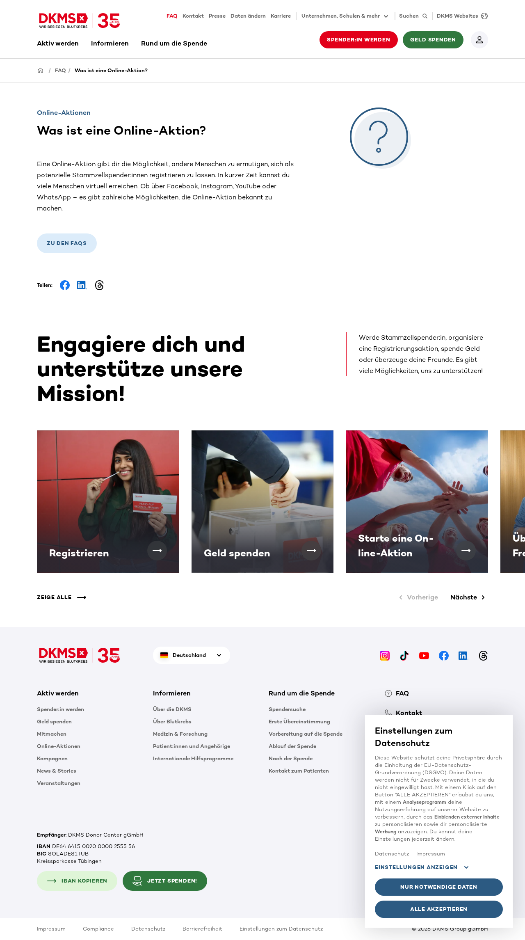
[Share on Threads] (99, 285)
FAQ (172, 16)
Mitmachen (51, 734)
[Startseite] (40, 70)
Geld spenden (54, 721)
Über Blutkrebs (172, 721)
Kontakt (193, 16)
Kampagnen (52, 758)
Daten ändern (248, 16)
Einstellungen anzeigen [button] (416, 867)
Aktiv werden (58, 43)
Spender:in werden (60, 709)
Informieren (110, 43)
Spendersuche (287, 709)
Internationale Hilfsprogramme (193, 758)
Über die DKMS (172, 709)
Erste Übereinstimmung (299, 721)
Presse (217, 16)
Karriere (281, 16)
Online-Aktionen (58, 746)
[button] (157, 550)
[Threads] (483, 655)
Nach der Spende (291, 758)
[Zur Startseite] (79, 20)
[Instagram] (385, 655)
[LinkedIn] (463, 655)
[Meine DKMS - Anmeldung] (479, 39)
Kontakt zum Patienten (299, 771)
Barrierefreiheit (202, 929)
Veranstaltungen (58, 783)
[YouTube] (424, 655)
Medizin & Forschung (180, 734)
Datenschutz (148, 929)
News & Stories (56, 771)
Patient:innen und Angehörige (191, 746)
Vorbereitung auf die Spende (305, 734)
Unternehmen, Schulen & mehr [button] (340, 16)
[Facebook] (444, 655)
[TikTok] (404, 655)
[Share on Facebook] (65, 285)
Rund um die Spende (174, 43)
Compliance (98, 929)
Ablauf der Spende (292, 746)
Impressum (51, 929)
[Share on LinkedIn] (82, 285)
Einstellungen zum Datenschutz (281, 929)
